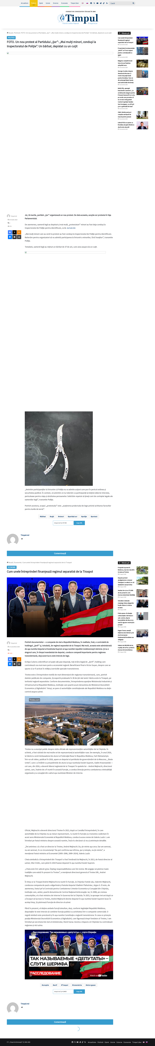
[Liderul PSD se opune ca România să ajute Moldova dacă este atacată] (142, 125)
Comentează (60, 553)
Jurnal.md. (71, 228)
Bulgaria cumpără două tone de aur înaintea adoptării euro (125, 63)
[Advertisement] (133, 167)
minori (61, 516)
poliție (84, 516)
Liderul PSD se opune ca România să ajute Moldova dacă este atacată (126, 125)
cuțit (52, 516)
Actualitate (24, 3)
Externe (55, 3)
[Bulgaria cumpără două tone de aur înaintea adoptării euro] (142, 63)
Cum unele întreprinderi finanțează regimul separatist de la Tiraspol (125, 40)
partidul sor (73, 516)
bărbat (43, 516)
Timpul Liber (75, 3)
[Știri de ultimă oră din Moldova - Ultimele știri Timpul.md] (77, 17)
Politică (33, 3)
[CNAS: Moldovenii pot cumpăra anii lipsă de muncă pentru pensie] (142, 115)
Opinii (41, 3)
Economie (64, 3)
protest (94, 516)
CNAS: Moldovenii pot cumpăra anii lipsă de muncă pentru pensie (124, 114)
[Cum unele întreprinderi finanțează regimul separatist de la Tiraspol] (142, 41)
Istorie (48, 3)
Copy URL (79, 523)
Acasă (10, 33)
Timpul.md (14, 216)
